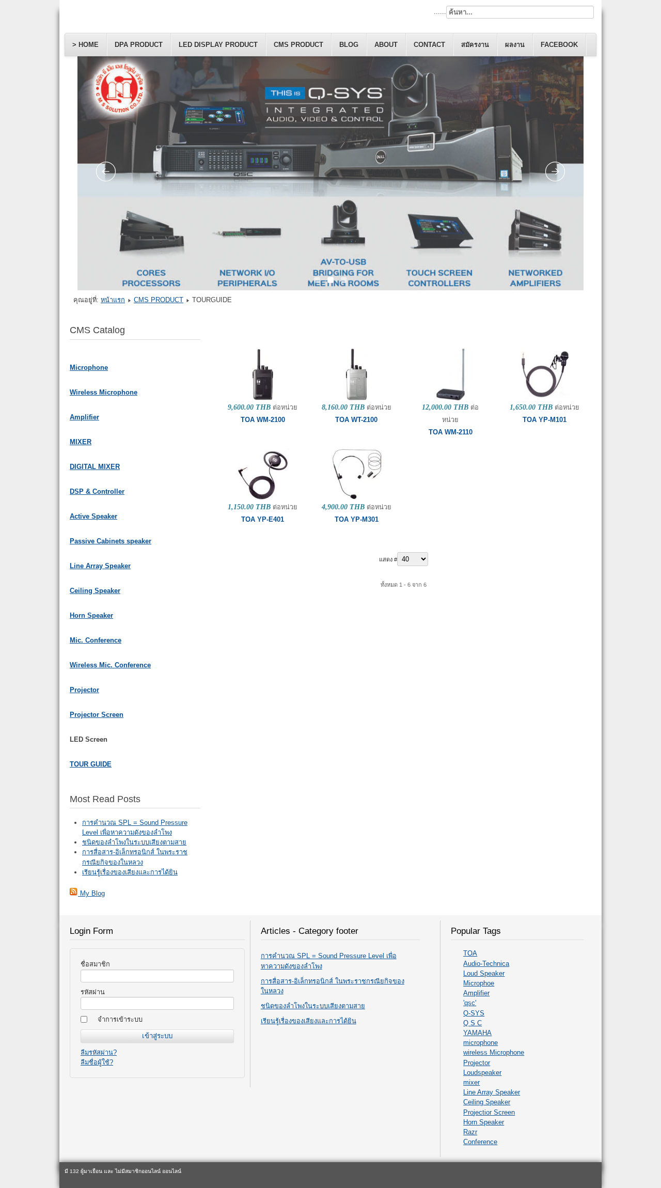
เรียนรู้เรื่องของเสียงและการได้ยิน (308, 1021)
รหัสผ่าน (93, 992)
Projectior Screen (489, 1112)
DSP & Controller (97, 491)
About (386, 45)
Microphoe (478, 983)
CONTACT (429, 45)
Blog (348, 45)
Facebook (559, 45)
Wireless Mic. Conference (110, 665)
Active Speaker (93, 516)
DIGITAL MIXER (95, 467)
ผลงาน (515, 45)
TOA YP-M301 (357, 519)
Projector (84, 690)
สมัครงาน (475, 45)
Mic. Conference (95, 640)
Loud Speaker (484, 973)
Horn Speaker (91, 615)
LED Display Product (218, 45)
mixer (471, 1082)
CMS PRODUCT (298, 45)
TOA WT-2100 (356, 420)
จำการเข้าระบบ (120, 1019)
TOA (470, 953)
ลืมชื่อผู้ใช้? (97, 1062)
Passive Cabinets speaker (110, 541)
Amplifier (84, 417)
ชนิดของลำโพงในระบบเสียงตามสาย (313, 1006)
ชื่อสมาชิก (95, 964)
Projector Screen (96, 714)
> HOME (85, 45)
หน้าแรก (113, 300)
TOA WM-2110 (451, 432)
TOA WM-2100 (263, 420)
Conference (480, 1142)
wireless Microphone (493, 1052)
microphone (480, 1042)
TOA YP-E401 (262, 519)
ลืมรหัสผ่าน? (99, 1052)
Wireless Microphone (103, 392)
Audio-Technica (486, 963)
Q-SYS (473, 1013)
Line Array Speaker (100, 566)
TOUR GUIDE (91, 764)
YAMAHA (477, 1033)
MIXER (80, 442)
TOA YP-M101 (544, 420)
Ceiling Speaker (95, 591)
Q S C (472, 1023)
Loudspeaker (482, 1072)
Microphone (89, 367)
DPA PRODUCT (139, 45)
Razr (470, 1132)
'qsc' (469, 1003)
